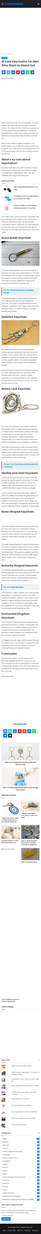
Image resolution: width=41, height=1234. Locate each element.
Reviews (5, 1186)
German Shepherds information (13, 1151)
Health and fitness (8, 1193)
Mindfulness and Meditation (12, 1196)
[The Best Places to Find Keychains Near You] (10, 832)
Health (5, 1139)
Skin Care (6, 1145)
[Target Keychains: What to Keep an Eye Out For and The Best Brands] (10, 808)
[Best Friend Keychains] (30, 854)
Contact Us (35, 1230)
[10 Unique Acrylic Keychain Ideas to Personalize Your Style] (6, 199)
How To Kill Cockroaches (19, 1125)
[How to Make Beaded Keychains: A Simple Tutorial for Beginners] (30, 832)
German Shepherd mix (10, 1158)
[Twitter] (10, 731)
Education (6, 1183)
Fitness (5, 1190)
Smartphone (7, 1161)
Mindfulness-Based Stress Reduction (18, 1199)
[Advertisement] (20, 30)
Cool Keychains (21, 724)
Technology (6, 1154)
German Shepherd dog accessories (14, 1177)
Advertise (27, 1230)
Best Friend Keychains (29, 862)
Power (5, 1174)
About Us (20, 1230)
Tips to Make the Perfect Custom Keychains (10, 1000)
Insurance (6, 1180)
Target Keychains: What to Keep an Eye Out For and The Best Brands (10, 820)
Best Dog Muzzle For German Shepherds (24, 1112)
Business (5, 1142)
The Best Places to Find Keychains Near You (9, 842)
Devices (5, 1167)
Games (5, 1170)
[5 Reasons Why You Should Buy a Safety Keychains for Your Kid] (6, 207)
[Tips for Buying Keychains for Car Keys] (6, 189)
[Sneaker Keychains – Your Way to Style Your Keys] (30, 806)
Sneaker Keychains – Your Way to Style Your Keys (29, 815)
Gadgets (5, 1164)
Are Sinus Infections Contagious (22, 1105)
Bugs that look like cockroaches (21, 1066)
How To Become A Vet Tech (20, 1099)
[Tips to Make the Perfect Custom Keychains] (10, 922)
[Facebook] (5, 731)
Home (5, 54)
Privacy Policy (11, 1230)
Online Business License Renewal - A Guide (25, 1085)
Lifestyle (10, 54)
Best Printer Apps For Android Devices (24, 1118)
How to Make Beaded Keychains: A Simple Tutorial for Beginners (29, 843)
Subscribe (6, 1219)
